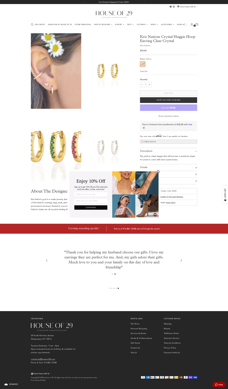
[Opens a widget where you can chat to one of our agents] (219, 385)
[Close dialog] (158, 172)
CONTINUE (91, 207)
